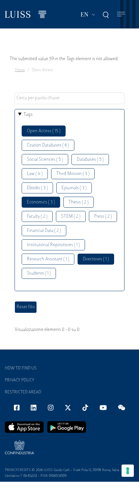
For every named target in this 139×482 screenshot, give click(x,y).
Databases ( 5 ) (90, 159)
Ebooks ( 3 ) (37, 188)
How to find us (21, 368)
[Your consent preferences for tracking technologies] (128, 471)
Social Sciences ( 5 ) (45, 159)
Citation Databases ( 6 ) (48, 145)
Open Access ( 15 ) (43, 131)
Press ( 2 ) (103, 216)
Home (20, 70)
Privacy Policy (19, 380)
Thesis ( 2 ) (79, 202)
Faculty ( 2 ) (37, 216)
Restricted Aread (23, 392)
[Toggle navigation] (121, 14)
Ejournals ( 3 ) (74, 188)
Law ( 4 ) (35, 173)
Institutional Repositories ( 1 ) (53, 245)
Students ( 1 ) (39, 273)
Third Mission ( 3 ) (73, 173)
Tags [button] (28, 114)
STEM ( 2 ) (70, 216)
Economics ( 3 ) (41, 202)
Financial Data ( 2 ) (44, 230)
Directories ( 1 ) (96, 259)
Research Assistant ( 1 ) (48, 259)
